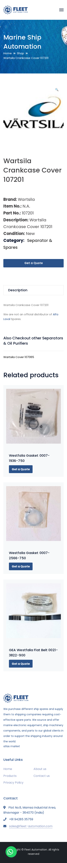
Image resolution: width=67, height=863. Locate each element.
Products (10, 776)
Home (7, 53)
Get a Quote (33, 263)
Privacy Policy (13, 782)
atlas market (11, 746)
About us (40, 769)
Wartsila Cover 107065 (18, 357)
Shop (20, 53)
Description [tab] (17, 290)
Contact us (42, 776)
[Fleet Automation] (15, 10)
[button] (56, 91)
